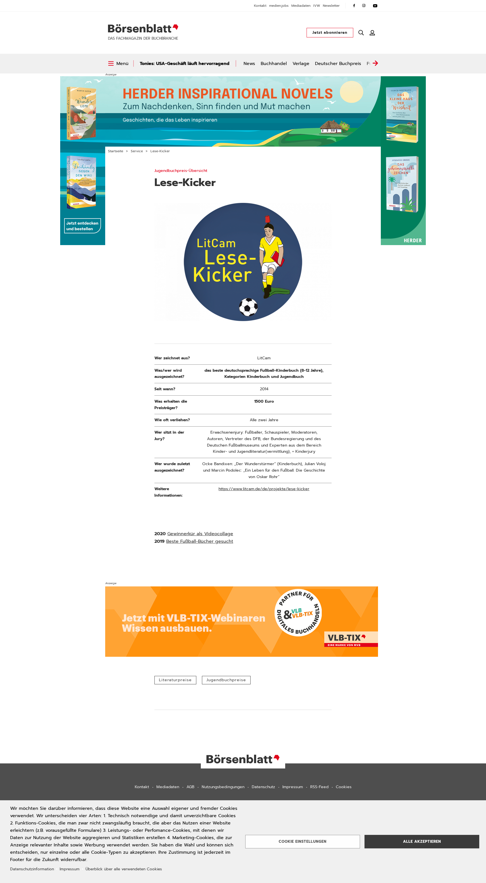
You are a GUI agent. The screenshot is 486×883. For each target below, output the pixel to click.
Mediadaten (300, 5)
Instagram (364, 5)
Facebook (354, 5)
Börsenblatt (143, 28)
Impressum (292, 787)
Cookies (344, 787)
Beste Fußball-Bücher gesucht (199, 541)
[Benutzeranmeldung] (372, 32)
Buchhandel (274, 63)
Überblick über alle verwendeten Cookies (124, 869)
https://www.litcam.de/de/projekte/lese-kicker (264, 489)
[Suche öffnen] (361, 32)
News (249, 63)
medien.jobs (279, 5)
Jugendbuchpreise (226, 680)
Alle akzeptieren (422, 841)
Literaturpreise (175, 680)
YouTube (375, 5)
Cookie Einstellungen (303, 841)
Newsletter (331, 5)
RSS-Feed (319, 787)
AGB (190, 787)
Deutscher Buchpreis (338, 63)
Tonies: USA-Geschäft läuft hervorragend (185, 63)
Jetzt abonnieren (329, 32)
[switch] (118, 63)
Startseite (115, 151)
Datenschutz (263, 787)
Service (137, 151)
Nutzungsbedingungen (223, 787)
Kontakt (260, 5)
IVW (316, 5)
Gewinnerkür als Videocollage (200, 533)
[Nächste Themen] (375, 63)
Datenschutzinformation (32, 869)
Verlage (300, 63)
